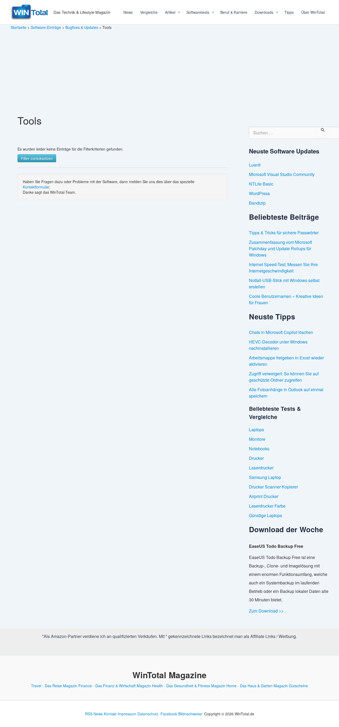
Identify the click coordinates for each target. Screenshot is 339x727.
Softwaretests (197, 12)
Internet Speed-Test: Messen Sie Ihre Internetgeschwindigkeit (283, 267)
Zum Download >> (266, 611)
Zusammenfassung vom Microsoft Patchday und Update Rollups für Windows (280, 248)
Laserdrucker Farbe (267, 506)
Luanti (255, 165)
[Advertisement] (169, 70)
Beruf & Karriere (233, 12)
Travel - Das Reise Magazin (54, 685)
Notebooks (259, 449)
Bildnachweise (190, 713)
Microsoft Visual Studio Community (282, 174)
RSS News (94, 713)
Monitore (257, 439)
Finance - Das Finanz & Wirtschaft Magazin (114, 685)
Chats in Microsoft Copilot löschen (281, 332)
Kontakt (110, 713)
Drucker (256, 458)
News (128, 12)
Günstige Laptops (265, 515)
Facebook (168, 713)
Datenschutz (147, 713)
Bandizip (257, 203)
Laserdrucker (261, 468)
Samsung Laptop (265, 477)
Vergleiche (149, 12)
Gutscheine (298, 685)
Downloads (264, 12)
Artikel (170, 12)
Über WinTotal (313, 12)
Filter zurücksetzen (37, 158)
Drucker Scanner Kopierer (273, 487)
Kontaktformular (36, 187)
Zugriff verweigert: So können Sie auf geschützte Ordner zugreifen (284, 377)
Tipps (289, 12)
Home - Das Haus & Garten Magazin (257, 685)
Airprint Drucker (263, 496)
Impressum (127, 713)
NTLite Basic (261, 184)
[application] (177, 12)
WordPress (259, 193)
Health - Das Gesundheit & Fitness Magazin (188, 685)
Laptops (256, 429)
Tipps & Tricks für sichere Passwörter (284, 233)
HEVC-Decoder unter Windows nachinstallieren (278, 345)
